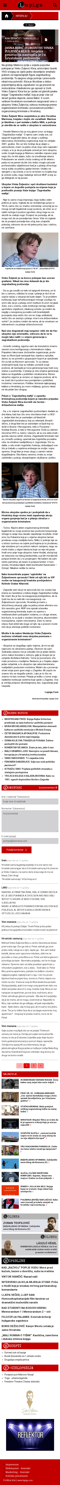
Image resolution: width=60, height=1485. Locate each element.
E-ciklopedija (18, 1368)
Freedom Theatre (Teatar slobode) (22, 1381)
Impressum (12, 1464)
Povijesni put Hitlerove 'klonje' (19, 1374)
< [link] (19, 1065)
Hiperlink (14, 1261)
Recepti (12, 1346)
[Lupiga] (30, 4)
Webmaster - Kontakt (18, 1468)
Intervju (21, 15)
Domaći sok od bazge (15, 1352)
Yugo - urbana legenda (15, 1378)
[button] (5, 4)
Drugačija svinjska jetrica (16, 1359)
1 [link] (26, 1065)
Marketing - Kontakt (17, 1472)
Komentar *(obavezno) (13, 808)
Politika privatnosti (17, 1475)
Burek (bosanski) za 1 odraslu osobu (22, 1356)
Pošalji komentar (16, 850)
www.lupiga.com (25, 1480)
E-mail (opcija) (9, 836)
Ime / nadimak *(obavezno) (15, 797)
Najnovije (10, 1074)
